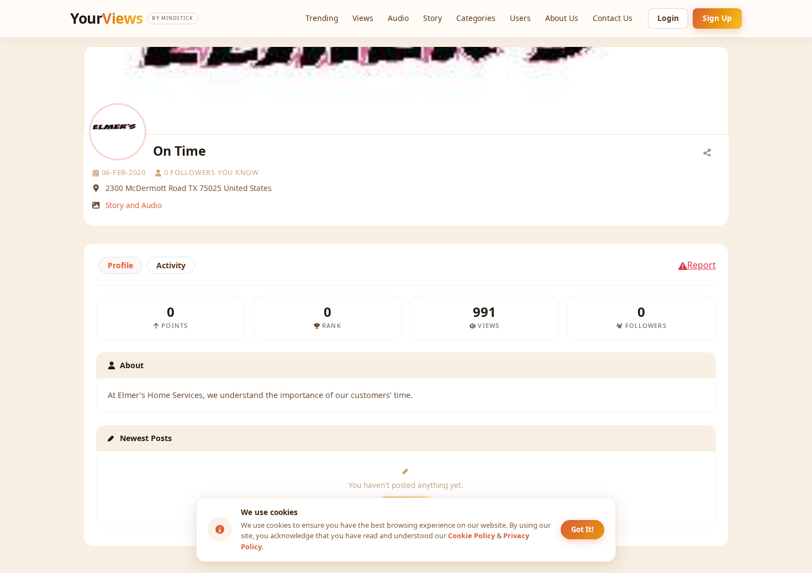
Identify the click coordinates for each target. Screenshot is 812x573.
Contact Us (612, 18)
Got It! (582, 529)
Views (362, 18)
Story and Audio (134, 205)
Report (701, 265)
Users (520, 18)
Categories (475, 18)
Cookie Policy (471, 535)
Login (668, 18)
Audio (398, 18)
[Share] (707, 152)
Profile (120, 265)
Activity (171, 265)
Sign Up (717, 18)
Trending (321, 18)
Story (432, 18)
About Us (561, 18)
